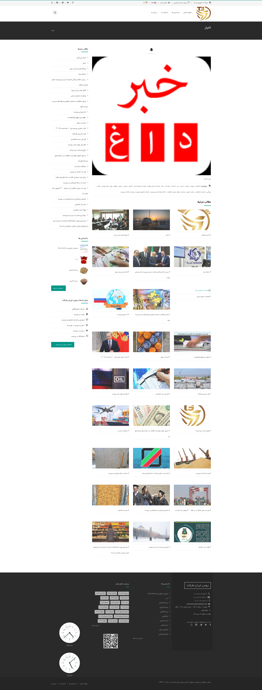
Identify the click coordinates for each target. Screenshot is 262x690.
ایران (182, 186)
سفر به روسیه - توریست (75, 325)
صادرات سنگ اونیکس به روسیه (118, 473)
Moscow (69, 645)
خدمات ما (63, 683)
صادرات (173, 186)
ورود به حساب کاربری (180, 2)
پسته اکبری (74, 281)
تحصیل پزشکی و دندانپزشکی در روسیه (157, 510)
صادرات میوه (190, 192)
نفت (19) (125, 607)
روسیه (192, 186)
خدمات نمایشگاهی (78, 309)
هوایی (115, 186)
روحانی (209, 192)
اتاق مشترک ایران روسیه (158, 192)
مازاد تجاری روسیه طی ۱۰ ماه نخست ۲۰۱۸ (114, 357)
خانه (52, 30)
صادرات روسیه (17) (121, 616)
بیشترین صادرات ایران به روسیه (159, 547)
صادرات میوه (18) (122, 611)
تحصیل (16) (124, 620)
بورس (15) (112, 620)
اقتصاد (198, 186)
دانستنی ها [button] (176, 12)
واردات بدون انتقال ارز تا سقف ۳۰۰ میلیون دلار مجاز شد (192, 510)
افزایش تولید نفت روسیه (120, 394)
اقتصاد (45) (112, 593)
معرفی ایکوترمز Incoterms (68, 248)
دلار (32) (104, 597)
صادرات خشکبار (200, 192)
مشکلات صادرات (123, 430)
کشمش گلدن (163, 634)
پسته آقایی (164, 611)
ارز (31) (125, 602)
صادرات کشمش (123, 510)
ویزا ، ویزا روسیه (107, 186)
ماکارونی (165, 616)
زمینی (125, 186)
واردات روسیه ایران (140, 186)
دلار (162, 186)
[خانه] (203, 13)
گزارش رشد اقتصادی (162, 394)
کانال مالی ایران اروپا (121, 272)
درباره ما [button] (154, 12)
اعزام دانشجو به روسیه (142, 192)
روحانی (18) (103, 607)
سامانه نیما (206, 272)
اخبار (167, 235)
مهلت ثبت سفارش (204, 547)
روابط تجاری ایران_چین (121, 235)
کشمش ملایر (163, 629)
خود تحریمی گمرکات (204, 394)
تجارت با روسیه (79, 314)
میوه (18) (110, 611)
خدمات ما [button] (164, 12)
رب (76, 259)
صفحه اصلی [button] (187, 12)
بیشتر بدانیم (58, 288)
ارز (178, 186)
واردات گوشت (171, 192)
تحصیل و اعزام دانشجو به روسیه (73, 320)
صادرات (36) (100, 593)
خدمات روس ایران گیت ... (62, 344)
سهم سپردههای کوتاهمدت (202, 357)
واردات (167, 186)
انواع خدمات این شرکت (203, 430)
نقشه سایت (163, 2)
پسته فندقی (73, 270)
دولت (98, 186)
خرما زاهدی (164, 620)
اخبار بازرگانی (206, 235)
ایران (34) (124, 597)
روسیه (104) (123, 593)
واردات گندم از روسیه (203, 473)
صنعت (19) (114, 607)
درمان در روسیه (79, 331)
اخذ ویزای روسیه (122, 314)
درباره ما (53, 683)
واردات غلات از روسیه (127, 192)
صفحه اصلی (83, 683)
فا (144, 2)
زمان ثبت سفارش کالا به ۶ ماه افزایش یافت (155, 473)
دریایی (120, 186)
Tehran (69, 675)
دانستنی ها (72, 683)
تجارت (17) (99, 611)
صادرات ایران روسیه (153, 186)
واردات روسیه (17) (105, 616)
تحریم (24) (115, 602)
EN (152, 3)
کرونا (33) (114, 597)
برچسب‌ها (95, 625)
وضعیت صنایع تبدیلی (203, 296)
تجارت (187, 186)
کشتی (130, 186)
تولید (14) (102, 620)
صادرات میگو (181, 192)
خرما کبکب (164, 625)
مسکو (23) (104, 602)
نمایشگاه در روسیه (78, 336)
